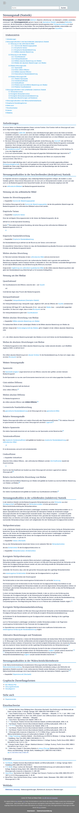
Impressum (31, 811)
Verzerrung (56, 580)
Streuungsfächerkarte (12, 687)
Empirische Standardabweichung (23, 239)
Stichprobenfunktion (58, 544)
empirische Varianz (19, 215)
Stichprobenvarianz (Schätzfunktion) (24, 551)
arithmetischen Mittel (37, 257)
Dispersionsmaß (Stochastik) (22, 674)
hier (17, 801)
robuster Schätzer (34, 355)
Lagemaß (49, 422)
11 (4, 652)
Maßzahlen (68, 22)
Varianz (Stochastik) (19, 541)
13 (70, 670)
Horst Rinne (9, 773)
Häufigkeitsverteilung (60, 24)
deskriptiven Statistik (49, 22)
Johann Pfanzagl (44, 748)
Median (48, 307)
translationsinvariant (13, 149)
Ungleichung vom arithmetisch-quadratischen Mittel (27, 268)
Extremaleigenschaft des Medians (28, 328)
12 (55, 654)
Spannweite (9, 372)
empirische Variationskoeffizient (16, 440)
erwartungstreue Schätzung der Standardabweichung (19, 629)
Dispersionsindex (10, 699)
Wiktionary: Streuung (12, 789)
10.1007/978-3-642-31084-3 (18, 752)
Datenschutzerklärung (44, 811)
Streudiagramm (10, 689)
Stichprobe (58, 502)
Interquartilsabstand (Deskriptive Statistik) (26, 300)
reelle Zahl (22, 133)
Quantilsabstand (32, 313)
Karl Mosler (8, 763)
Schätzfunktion (12, 547)
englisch (16, 372)
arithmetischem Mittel (9, 442)
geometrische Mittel (53, 411)
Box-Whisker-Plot (10, 685)
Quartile (60, 304)
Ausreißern (58, 28)
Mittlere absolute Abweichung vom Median (26, 321)
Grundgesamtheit (8, 504)
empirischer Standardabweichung (55, 440)
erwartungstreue (11, 573)
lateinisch (34, 20)
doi (8, 752)
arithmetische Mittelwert (14, 186)
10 (74, 650)
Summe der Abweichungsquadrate (24, 201)
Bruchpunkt (36, 309)
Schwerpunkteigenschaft (11, 164)
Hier (24, 801)
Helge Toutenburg (14, 736)
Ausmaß (57, 141)
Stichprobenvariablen (35, 504)
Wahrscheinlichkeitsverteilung (12, 667)
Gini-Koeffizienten (56, 461)
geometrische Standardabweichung (16, 411)
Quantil (42, 285)
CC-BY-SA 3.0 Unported (49, 798)
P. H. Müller (9, 767)
